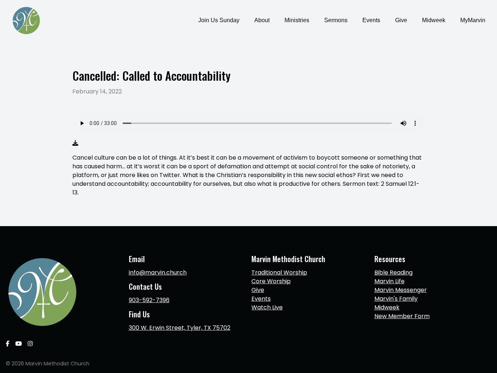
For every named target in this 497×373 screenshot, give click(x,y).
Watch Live (267, 307)
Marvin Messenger (400, 290)
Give (257, 290)
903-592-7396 (149, 300)
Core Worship (271, 281)
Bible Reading (393, 272)
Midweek (386, 307)
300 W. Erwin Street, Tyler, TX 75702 (179, 328)
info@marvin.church (158, 272)
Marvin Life (389, 281)
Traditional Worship (279, 272)
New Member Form (402, 316)
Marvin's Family (396, 298)
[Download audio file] (75, 143)
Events (261, 298)
